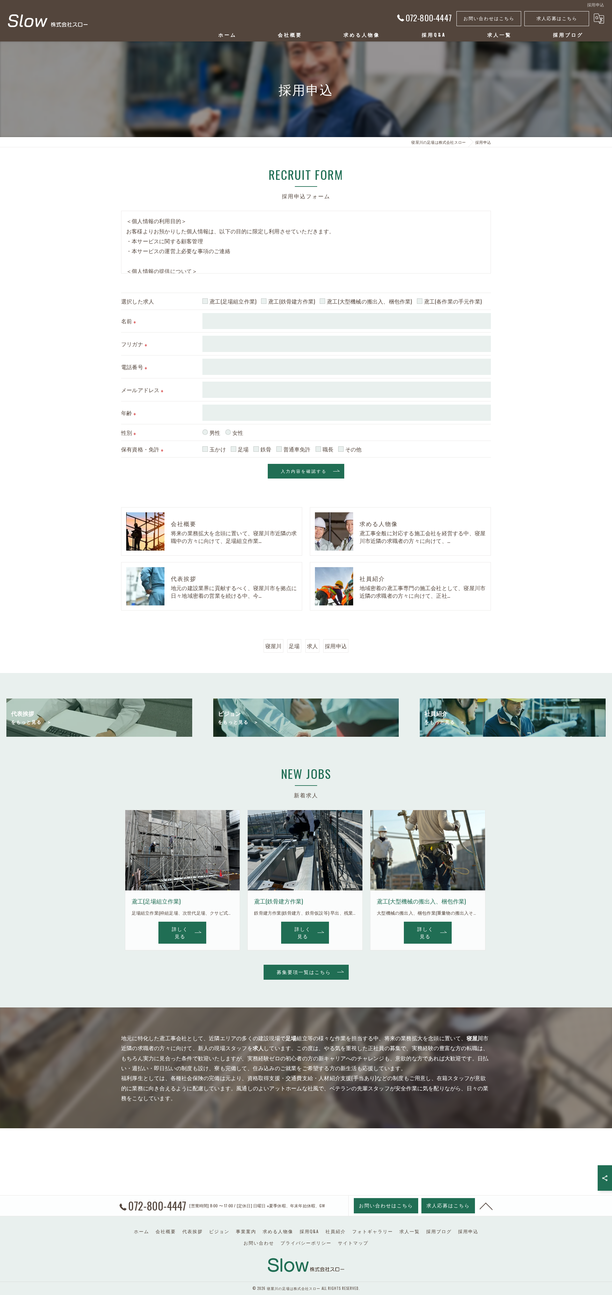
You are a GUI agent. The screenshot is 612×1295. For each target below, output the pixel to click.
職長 (328, 449)
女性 (237, 432)
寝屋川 (273, 646)
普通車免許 (297, 449)
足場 (243, 449)
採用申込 (336, 646)
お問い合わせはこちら (488, 18)
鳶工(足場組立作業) (232, 301)
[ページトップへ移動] (486, 1205)
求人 (312, 646)
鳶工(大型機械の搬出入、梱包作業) (369, 301)
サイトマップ (353, 1243)
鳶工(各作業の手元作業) (453, 301)
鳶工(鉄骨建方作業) (291, 301)
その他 (353, 449)
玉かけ (217, 449)
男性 (214, 432)
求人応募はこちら (556, 18)
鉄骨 (265, 449)
